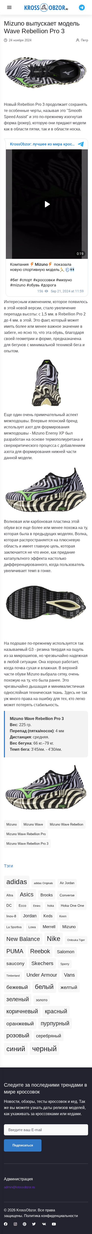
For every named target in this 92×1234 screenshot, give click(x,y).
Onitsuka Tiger (76, 939)
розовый (17, 1035)
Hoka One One (72, 905)
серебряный (48, 1035)
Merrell (49, 926)
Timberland (13, 975)
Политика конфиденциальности (51, 1216)
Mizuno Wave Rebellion (66, 824)
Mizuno (11, 824)
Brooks (46, 895)
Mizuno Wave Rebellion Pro (26, 834)
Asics (27, 894)
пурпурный (55, 1023)
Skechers (42, 963)
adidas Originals (43, 883)
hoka (50, 905)
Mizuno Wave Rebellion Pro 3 (27, 843)
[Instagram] (15, 1224)
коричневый (22, 1011)
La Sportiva (14, 927)
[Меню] (9, 7)
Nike (53, 938)
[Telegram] (82, 7)
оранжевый (20, 1023)
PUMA (14, 951)
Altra (9, 895)
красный (56, 1011)
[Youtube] (54, 1224)
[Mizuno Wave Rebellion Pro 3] (46, 787)
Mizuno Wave (33, 824)
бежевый (17, 987)
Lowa (32, 927)
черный (44, 1049)
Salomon (65, 951)
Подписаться (23, 1145)
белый (44, 986)
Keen (62, 916)
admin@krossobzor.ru (19, 1187)
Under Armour (41, 975)
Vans (69, 975)
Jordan (30, 915)
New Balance (23, 939)
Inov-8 (11, 916)
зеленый (17, 999)
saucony (15, 963)
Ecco (22, 905)
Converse (67, 895)
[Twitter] (34, 1224)
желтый (69, 987)
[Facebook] (6, 1224)
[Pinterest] (24, 1224)
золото (41, 1000)
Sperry (64, 964)
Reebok (40, 951)
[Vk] (44, 1224)
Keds (48, 916)
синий (15, 1049)
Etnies (36, 905)
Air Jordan (67, 883)
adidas (16, 882)
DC (9, 905)
